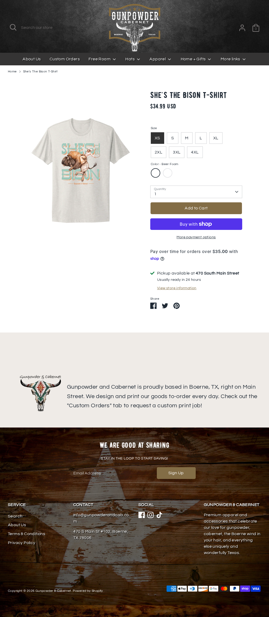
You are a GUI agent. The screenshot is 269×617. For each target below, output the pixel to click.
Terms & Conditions (26, 534)
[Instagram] (150, 515)
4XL (195, 152)
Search (15, 516)
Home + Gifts (194, 59)
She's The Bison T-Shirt (40, 71)
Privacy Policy (21, 543)
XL (216, 138)
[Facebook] (141, 515)
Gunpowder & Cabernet (53, 591)
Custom (167, 173)
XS (157, 138)
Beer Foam (155, 173)
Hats (130, 59)
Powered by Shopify (88, 591)
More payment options (196, 237)
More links (231, 59)
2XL (158, 152)
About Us (32, 59)
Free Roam (100, 59)
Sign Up (176, 473)
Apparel (158, 59)
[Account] (242, 28)
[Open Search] (13, 27)
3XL (176, 152)
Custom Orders (65, 59)
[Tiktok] (159, 515)
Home (12, 71)
